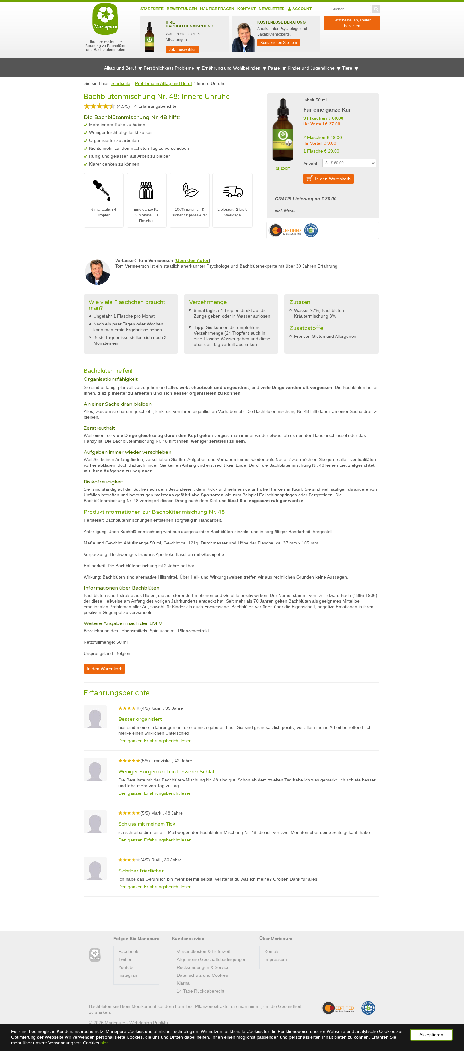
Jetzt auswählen (183, 49)
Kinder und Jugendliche (312, 67)
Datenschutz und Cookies (202, 975)
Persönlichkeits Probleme (169, 67)
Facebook (128, 951)
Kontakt (246, 9)
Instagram (128, 975)
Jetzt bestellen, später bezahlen (352, 23)
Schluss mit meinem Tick (146, 824)
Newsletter (272, 9)
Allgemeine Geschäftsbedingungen (212, 959)
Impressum (276, 959)
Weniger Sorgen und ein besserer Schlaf (166, 772)
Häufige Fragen (217, 9)
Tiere (348, 67)
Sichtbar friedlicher (141, 871)
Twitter (125, 959)
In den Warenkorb (333, 178)
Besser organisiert (140, 719)
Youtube (126, 967)
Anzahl (310, 163)
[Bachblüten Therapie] (95, 955)
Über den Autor (192, 260)
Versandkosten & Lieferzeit (203, 951)
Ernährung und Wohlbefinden (232, 67)
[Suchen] (376, 8)
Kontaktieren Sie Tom (278, 42)
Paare (274, 67)
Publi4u (160, 1022)
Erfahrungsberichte (155, 106)
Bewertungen (182, 9)
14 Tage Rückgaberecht (200, 990)
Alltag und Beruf (120, 67)
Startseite (152, 9)
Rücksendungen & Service (203, 967)
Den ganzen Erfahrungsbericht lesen (155, 740)
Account (301, 9)
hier (104, 1042)
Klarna (183, 983)
